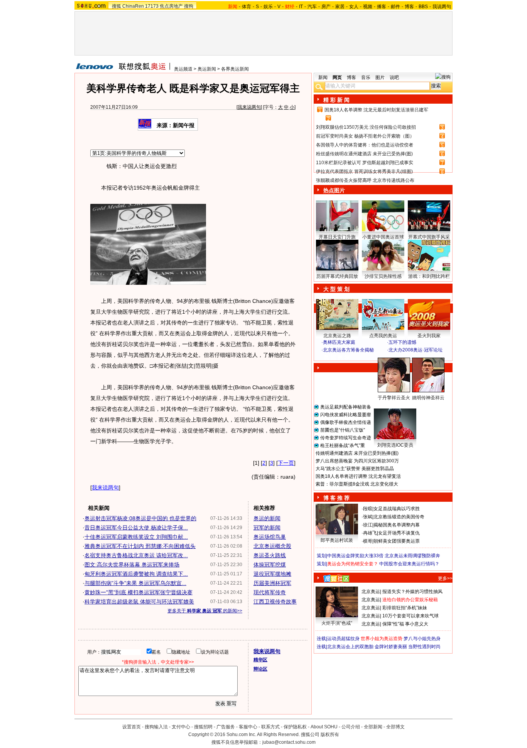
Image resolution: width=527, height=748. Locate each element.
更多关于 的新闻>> (204, 611)
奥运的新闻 (266, 518)
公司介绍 (350, 727)
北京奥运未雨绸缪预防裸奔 (412, 555)
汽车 (312, 6)
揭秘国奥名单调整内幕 (396, 525)
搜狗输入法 (156, 727)
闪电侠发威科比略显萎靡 (345, 414)
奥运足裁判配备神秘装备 (345, 407)
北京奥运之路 (337, 335)
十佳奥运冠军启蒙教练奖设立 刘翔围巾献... (136, 537)
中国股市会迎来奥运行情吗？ (409, 563)
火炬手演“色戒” (336, 623)
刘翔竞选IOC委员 (395, 445)
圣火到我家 (429, 335)
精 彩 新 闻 (336, 100)
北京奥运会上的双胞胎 (350, 646)
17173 (152, 6)
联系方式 (270, 727)
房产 (326, 6)
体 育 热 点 (387, 405)
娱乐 (268, 6)
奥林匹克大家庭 (339, 342)
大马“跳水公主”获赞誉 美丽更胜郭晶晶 (355, 468)
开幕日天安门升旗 (337, 237)
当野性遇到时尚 (424, 646)
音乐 (365, 77)
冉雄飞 (370, 533)
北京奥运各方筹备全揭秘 (348, 350)
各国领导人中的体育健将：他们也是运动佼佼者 (364, 145)
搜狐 (116, 6)
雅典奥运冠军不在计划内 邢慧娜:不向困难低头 (140, 546)
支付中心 (181, 727)
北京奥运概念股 (272, 546)
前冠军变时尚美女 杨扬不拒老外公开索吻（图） (365, 136)
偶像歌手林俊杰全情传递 (345, 422)
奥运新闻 (207, 69)
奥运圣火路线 (269, 555)
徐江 (367, 525)
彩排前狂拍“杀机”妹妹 (404, 607)
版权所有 (330, 734)
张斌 (367, 516)
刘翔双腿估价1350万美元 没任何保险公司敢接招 (366, 127)
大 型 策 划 (336, 289)
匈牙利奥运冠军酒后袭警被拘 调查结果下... (136, 574)
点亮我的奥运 (383, 335)
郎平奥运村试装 (337, 540)
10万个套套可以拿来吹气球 (410, 616)
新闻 (323, 77)
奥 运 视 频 (337, 357)
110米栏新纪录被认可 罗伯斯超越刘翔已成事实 (364, 162)
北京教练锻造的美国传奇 (398, 516)
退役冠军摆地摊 (272, 574)
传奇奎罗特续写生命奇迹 (345, 437)
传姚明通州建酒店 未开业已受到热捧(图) (357, 453)
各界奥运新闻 (235, 69)
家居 (340, 6)
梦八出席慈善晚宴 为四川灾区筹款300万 (357, 461)
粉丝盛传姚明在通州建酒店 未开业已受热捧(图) (364, 153)
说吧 (394, 77)
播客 (381, 6)
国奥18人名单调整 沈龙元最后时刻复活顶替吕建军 (376, 110)
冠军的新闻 (266, 527)
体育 (246, 6)
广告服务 (225, 727)
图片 (380, 77)
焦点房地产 (171, 6)
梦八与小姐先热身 (422, 638)
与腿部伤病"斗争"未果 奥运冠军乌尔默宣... (135, 583)
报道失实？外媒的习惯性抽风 (412, 591)
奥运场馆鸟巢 (269, 537)
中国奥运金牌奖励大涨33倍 (355, 555)
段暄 (367, 508)
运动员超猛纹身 (343, 638)
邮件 (395, 6)
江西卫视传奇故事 (275, 601)
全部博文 (395, 727)
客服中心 (248, 727)
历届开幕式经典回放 (337, 276)
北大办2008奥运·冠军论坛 (415, 350)
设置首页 (131, 727)
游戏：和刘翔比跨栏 (429, 276)
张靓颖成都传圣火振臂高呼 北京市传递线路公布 (365, 180)
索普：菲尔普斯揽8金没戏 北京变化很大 (357, 484)
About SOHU (324, 727)
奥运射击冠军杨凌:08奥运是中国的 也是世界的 (140, 518)
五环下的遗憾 (402, 342)
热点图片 (334, 190)
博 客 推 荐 (336, 498)
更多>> (445, 578)
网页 (337, 77)
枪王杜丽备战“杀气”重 (342, 445)
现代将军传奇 (269, 592)
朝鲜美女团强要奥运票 (396, 541)
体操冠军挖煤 (269, 564)
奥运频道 (183, 69)
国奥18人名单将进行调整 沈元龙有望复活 (358, 476)
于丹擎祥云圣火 (394, 397)
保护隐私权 (295, 727)
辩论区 (260, 669)
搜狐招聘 (203, 727)
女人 (353, 6)
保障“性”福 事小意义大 (405, 624)
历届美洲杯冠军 (272, 583)
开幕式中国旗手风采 (429, 237)
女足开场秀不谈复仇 (399, 533)
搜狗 (188, 6)
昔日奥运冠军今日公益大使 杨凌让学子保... (136, 527)
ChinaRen (133, 6)
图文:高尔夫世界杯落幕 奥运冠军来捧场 (131, 564)
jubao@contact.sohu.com (289, 742)
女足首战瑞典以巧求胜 (396, 508)
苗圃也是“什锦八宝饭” (342, 430)
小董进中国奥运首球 (383, 237)
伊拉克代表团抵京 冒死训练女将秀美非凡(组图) (364, 171)
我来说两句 (249, 107)
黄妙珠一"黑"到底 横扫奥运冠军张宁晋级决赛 (138, 592)
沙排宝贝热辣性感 (383, 276)
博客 (409, 6)
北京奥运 (370, 591)
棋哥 (367, 541)
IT (301, 6)
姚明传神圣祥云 (428, 397)
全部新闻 (373, 727)
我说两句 (441, 6)
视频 (367, 6)
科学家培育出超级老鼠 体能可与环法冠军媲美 (139, 601)
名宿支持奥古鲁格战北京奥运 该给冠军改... (136, 555)
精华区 (260, 659)
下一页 (286, 463)
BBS (423, 6)
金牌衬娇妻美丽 (391, 646)
